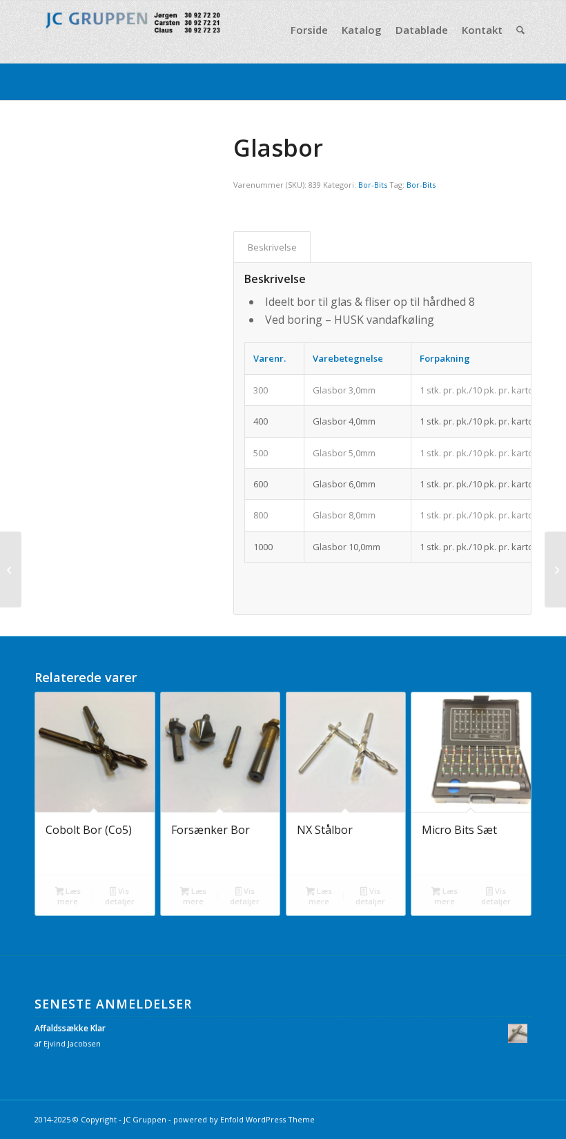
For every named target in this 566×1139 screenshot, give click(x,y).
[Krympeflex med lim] (555, 569)
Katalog (55, 80)
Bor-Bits (372, 184)
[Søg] (520, 30)
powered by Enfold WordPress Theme (244, 1119)
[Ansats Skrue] (10, 569)
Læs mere (69, 896)
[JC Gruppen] (138, 30)
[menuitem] (309, 30)
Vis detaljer (120, 896)
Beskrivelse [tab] (272, 247)
